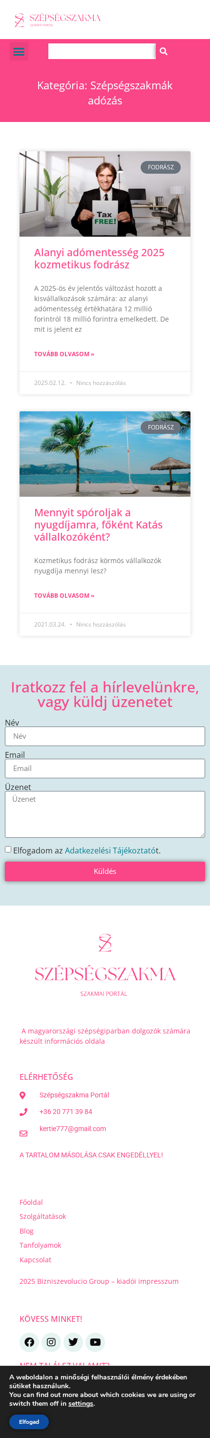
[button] (19, 51)
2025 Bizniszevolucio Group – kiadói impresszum (100, 1281)
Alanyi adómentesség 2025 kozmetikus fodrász (99, 258)
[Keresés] (163, 51)
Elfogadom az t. (87, 850)
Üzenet (18, 787)
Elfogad (29, 1422)
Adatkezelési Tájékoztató (110, 850)
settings (80, 1403)
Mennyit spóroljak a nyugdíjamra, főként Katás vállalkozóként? (98, 525)
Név (12, 723)
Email (15, 755)
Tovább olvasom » (64, 354)
